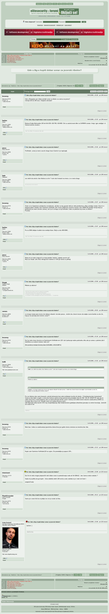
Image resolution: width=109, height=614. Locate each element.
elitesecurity (42, 16)
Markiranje (93, 91)
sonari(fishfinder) (11, 61)
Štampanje (100, 91)
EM (65, 609)
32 (98, 64)
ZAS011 (15, 596)
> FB (77, 85)
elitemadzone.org (6, 85)
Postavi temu (93, 85)
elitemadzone (51, 16)
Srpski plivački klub (49, 611)
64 (100, 64)
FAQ (44, 4)
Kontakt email (54, 604)
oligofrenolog (30, 531)
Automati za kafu (40, 611)
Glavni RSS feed (45, 609)
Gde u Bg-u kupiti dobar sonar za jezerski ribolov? (29, 85)
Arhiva (61, 609)
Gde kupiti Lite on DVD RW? (14, 57)
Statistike (70, 4)
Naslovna (39, 4)
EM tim (73, 606)
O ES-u (55, 4)
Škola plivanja (58, 611)
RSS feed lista (54, 609)
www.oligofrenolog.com (11, 554)
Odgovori (101, 85)
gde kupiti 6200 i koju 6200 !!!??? (15, 58)
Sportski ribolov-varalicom (13, 56)
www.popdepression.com (11, 369)
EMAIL (58, 16)
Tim (59, 4)
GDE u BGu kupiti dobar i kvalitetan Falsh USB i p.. (19, 55)
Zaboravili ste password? (49, 25)
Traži (48, 91)
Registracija (40, 25)
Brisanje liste (103, 58)
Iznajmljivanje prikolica (67, 611)
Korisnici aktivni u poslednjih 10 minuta (13, 591)
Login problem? (68, 25)
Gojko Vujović (54, 606)
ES (67, 609)
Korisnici (64, 4)
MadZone (13, 85)
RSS (62, 16)
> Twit (81, 85)
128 (103, 64)
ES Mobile (67, 16)
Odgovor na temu (102, 110)
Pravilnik (49, 4)
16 (96, 64)
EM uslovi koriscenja (39, 606)
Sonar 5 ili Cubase (11, 62)
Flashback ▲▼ (60, 25)
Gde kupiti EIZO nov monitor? (14, 60)
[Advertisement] (54, 79)
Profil (4, 107)
